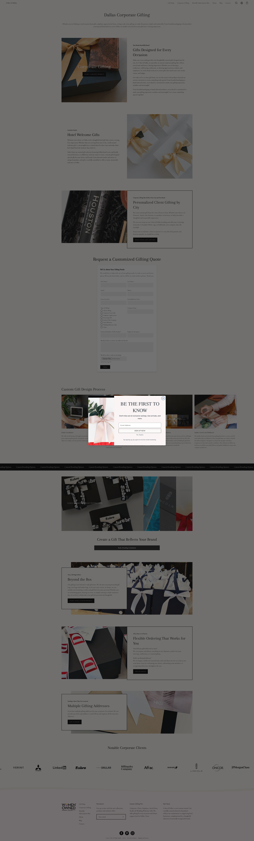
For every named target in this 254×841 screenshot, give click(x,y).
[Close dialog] (163, 398)
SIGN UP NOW (139, 431)
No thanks (139, 435)
